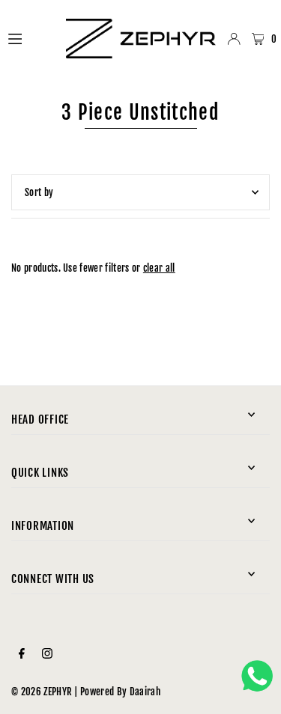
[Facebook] (22, 654)
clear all (159, 268)
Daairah (145, 692)
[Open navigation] (30, 38)
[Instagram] (47, 654)
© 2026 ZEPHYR (41, 692)
